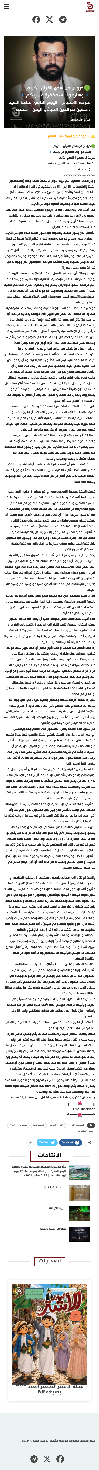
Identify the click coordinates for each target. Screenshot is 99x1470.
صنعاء (23, 1125)
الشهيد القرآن (76, 1125)
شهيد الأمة (38, 1125)
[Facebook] (36, 19)
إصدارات (49, 1262)
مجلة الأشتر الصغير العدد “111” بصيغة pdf (49, 1390)
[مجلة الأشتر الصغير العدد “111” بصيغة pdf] (49, 1334)
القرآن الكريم (56, 1125)
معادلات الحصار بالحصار (53, 1229)
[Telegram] (62, 19)
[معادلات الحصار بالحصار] (79, 1234)
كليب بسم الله (57, 1208)
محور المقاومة (85, 1131)
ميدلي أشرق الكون (55, 1187)
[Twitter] (49, 19)
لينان (12, 1125)
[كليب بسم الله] (79, 1213)
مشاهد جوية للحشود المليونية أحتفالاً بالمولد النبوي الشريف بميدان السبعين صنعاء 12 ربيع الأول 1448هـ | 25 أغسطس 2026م (39, 1171)
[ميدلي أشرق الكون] (79, 1193)
